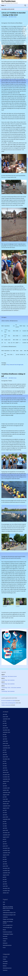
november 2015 (6, 870)
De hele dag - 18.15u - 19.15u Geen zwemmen (11, 687)
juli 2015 (4, 877)
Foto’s (4, 947)
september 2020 (6, 792)
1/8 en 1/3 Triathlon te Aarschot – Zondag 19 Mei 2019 (13, 14)
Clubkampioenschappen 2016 (9, 912)
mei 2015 (5, 881)
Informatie (5, 936)
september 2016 (6, 852)
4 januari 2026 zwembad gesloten (8, 702)
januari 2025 (5, 727)
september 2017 (6, 834)
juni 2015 (5, 879)
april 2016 (5, 863)
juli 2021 (4, 783)
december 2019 (6, 801)
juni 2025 (5, 723)
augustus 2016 (6, 855)
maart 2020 (5, 799)
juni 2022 (5, 763)
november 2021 (6, 776)
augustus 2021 (6, 781)
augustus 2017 (6, 837)
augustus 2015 (6, 875)
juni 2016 (5, 859)
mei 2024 (5, 736)
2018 (4, 904)
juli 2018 (4, 821)
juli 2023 (4, 750)
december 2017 (6, 832)
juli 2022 (4, 761)
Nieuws (4, 929)
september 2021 (6, 779)
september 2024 (6, 732)
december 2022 (6, 759)
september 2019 (6, 805)
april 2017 (5, 843)
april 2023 (5, 754)
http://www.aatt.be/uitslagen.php (15, 364)
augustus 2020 (6, 794)
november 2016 (6, 850)
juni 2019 (5, 810)
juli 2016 (4, 857)
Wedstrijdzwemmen (7, 945)
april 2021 (5, 785)
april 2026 (5, 714)
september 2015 (6, 872)
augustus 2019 (6, 808)
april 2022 (5, 768)
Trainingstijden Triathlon (8, 934)
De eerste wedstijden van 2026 (8, 700)
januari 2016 (5, 866)
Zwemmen (5, 938)
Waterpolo (5, 943)
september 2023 (6, 747)
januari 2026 (5, 716)
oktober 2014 (6, 892)
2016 (4, 902)
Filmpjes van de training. (8, 919)
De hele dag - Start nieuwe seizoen (9, 676)
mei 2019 (5, 812)
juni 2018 (5, 823)
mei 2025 (5, 725)
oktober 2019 (6, 803)
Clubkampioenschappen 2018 (9, 914)
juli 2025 (4, 721)
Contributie (5, 917)
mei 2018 (5, 826)
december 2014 (6, 888)
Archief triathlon (6, 910)
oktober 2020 (6, 790)
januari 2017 (5, 846)
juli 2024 (4, 734)
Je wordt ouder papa (7, 927)
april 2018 (5, 828)
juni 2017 (5, 841)
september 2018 (6, 819)
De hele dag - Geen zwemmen (8, 680)
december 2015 (6, 868)
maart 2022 (5, 770)
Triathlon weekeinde (5, 705)
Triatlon (4, 940)
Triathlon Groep (13, 16)
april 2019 (5, 814)
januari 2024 (5, 743)
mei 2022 (5, 765)
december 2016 (6, 848)
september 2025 (6, 719)
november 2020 (6, 788)
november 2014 (6, 890)
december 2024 (6, 730)
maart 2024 (5, 741)
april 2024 (5, 739)
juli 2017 (4, 839)
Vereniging (5, 961)
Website (4, 965)
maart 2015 (5, 886)
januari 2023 (5, 756)
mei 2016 (5, 861)
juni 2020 (5, 797)
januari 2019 (5, 817)
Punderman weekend (7, 932)
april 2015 (5, 884)
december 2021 (6, 774)
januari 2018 (5, 830)
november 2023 (6, 745)
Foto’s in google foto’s (8, 925)
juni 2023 (5, 752)
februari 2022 (6, 772)
